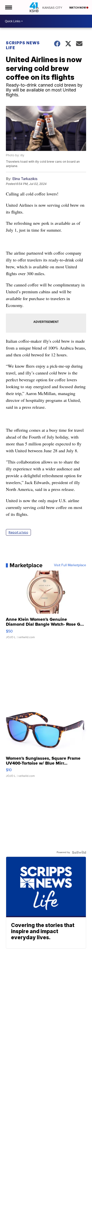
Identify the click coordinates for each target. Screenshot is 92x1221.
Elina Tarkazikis (25, 178)
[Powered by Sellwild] (79, 852)
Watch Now (77, 7)
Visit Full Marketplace (70, 565)
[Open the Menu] (8, 7)
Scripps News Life (23, 45)
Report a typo (18, 532)
